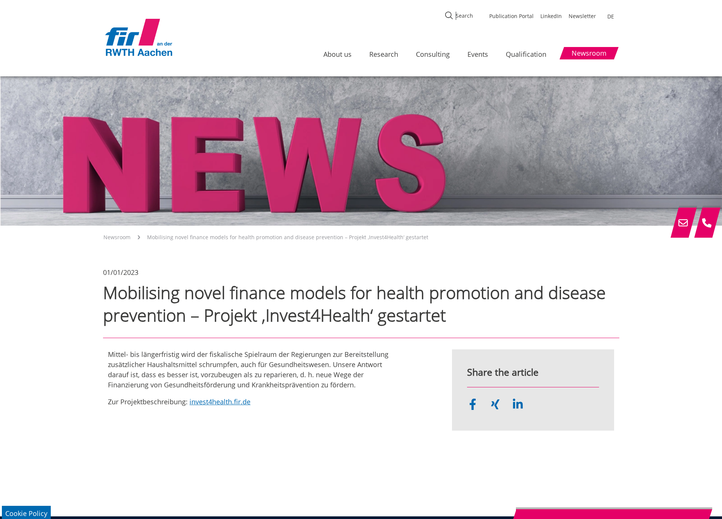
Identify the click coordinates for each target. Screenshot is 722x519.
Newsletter (582, 16)
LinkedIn (551, 16)
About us (337, 54)
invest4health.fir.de (220, 401)
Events (477, 54)
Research (383, 54)
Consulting (433, 54)
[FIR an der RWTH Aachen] (138, 37)
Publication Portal (511, 16)
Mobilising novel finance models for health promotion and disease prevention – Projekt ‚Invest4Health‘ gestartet (287, 237)
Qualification (526, 54)
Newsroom (116, 237)
